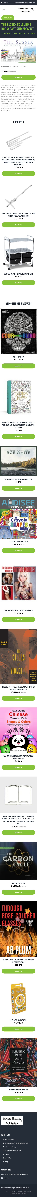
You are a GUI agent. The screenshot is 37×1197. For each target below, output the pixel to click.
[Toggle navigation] (3, 10)
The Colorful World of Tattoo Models (18, 610)
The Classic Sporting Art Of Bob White (18, 479)
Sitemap (23, 1194)
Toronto (5, 2)
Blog (6, 1162)
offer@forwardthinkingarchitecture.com (25, 2)
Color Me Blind (18, 357)
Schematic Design (11, 1147)
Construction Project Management (16, 1143)
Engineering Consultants (13, 1150)
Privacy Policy (15, 1194)
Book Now (8, 18)
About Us (8, 1158)
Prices (7, 1154)
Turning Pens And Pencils (18, 1090)
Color (21, 66)
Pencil (25, 66)
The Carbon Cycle (18, 883)
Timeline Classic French (18, 1020)
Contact (13, 1191)
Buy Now (18, 77)
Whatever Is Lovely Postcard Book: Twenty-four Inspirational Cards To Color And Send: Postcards (18, 425)
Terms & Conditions (24, 1191)
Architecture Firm (10, 1139)
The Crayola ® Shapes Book (18, 541)
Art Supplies (14, 66)
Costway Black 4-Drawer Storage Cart (18, 274)
